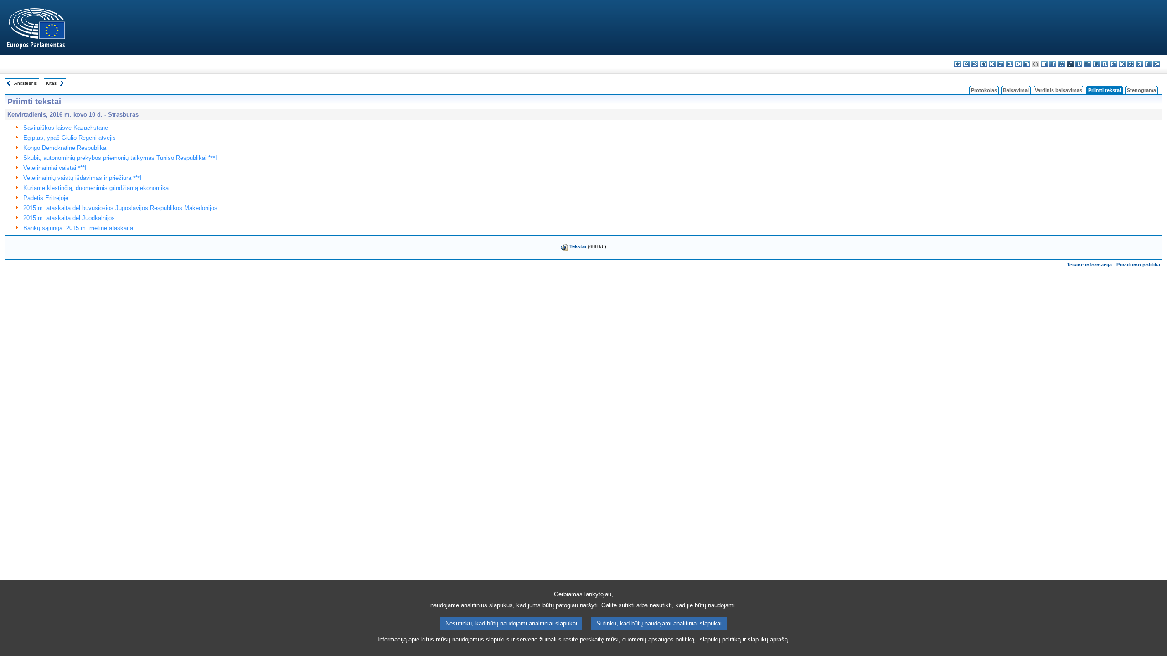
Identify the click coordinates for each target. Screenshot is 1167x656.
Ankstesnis (25, 83)
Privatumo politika (1138, 264)
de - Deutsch (992, 64)
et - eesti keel (1000, 64)
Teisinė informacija (1089, 264)
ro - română (1122, 64)
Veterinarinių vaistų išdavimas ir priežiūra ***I (82, 177)
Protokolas (984, 90)
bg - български (957, 64)
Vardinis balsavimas (1058, 90)
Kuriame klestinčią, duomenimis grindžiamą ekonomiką (96, 187)
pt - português (1113, 64)
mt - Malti (1087, 64)
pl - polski (1104, 64)
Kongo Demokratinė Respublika (64, 147)
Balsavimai (1016, 90)
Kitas (51, 83)
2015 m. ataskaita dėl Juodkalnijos (69, 218)
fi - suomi (1148, 64)
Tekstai (577, 246)
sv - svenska (1156, 64)
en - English (1018, 64)
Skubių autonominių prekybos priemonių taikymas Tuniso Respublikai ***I (120, 157)
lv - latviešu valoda (1061, 64)
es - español (966, 64)
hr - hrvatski (1044, 64)
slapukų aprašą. (769, 639)
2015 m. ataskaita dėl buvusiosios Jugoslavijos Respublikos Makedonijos (120, 208)
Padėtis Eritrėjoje (45, 198)
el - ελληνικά (1009, 64)
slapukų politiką (720, 639)
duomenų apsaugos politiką (658, 639)
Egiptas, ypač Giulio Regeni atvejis (69, 137)
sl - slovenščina (1139, 64)
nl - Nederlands (1096, 64)
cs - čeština (974, 64)
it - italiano (1052, 64)
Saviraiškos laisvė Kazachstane (65, 127)
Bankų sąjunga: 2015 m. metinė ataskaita (78, 228)
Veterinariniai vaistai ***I (55, 167)
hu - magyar (1078, 64)
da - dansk (983, 64)
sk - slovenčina (1130, 64)
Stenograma (1141, 90)
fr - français (1026, 64)
